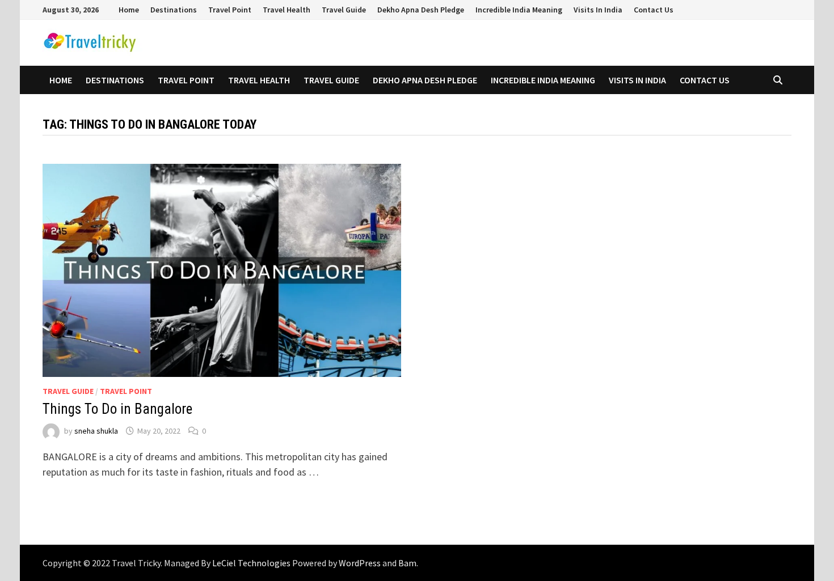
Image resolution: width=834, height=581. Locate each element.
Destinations (173, 10)
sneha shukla (96, 431)
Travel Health (286, 10)
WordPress (360, 563)
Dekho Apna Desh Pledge (420, 10)
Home (129, 10)
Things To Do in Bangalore (117, 409)
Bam (407, 563)
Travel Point (229, 10)
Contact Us (653, 10)
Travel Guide (344, 10)
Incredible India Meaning (518, 10)
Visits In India (598, 10)
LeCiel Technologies (252, 563)
